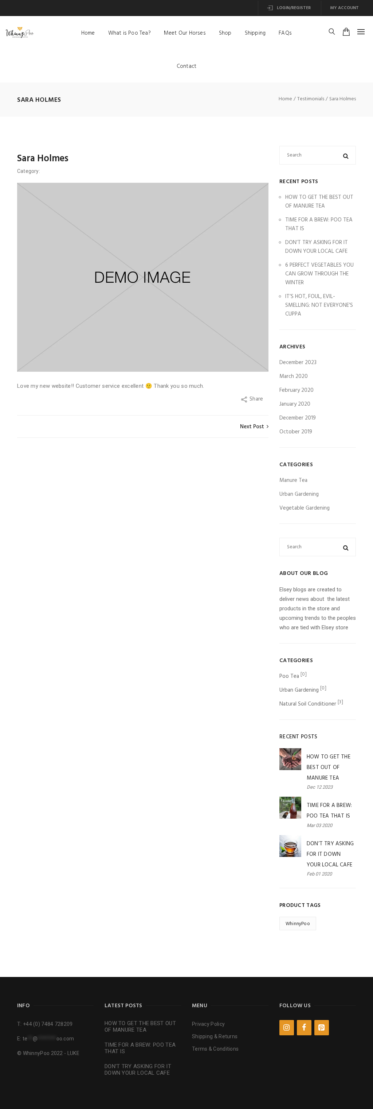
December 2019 (297, 418)
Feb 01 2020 (319, 874)
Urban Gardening (299, 494)
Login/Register (293, 8)
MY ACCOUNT (344, 8)
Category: (29, 171)
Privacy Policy (208, 1024)
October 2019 (295, 432)
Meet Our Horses (185, 33)
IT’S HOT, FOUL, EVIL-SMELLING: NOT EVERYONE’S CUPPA (319, 305)
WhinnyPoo (298, 924)
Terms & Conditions (215, 1049)
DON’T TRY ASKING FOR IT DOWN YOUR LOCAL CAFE (316, 247)
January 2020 (294, 404)
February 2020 (296, 390)
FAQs (285, 33)
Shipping (255, 33)
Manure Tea (293, 480)
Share (257, 399)
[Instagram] (286, 1027)
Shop (225, 33)
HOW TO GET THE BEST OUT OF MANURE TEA (319, 201)
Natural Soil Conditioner (307, 704)
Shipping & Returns (214, 1036)
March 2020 (293, 376)
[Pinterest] (321, 1027)
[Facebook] (304, 1027)
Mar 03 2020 (319, 825)
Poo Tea (289, 676)
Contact (186, 66)
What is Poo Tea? (129, 33)
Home (88, 33)
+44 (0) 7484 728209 (48, 1024)
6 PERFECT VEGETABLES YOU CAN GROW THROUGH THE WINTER (319, 274)
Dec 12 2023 (320, 787)
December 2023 (298, 362)
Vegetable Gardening (304, 508)
